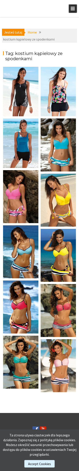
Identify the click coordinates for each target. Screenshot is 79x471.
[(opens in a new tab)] (20, 91)
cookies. (70, 440)
